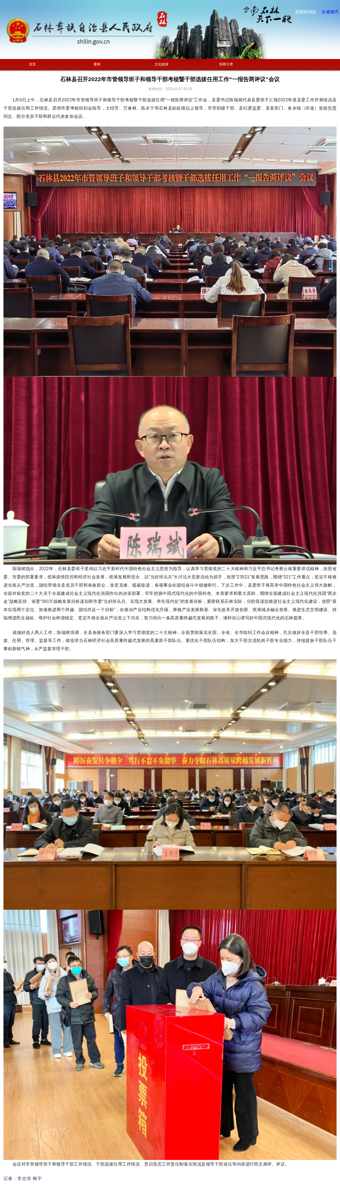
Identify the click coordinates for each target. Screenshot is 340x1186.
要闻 (97, 64)
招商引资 (226, 64)
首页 (32, 64)
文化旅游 (161, 64)
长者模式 (330, 12)
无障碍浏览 (305, 12)
